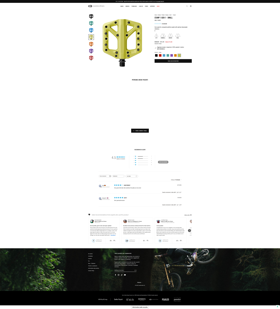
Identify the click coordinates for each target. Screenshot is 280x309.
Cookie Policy (91, 270)
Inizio (156, 15)
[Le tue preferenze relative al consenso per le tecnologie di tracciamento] (277, 306)
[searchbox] (104, 176)
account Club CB (160, 1)
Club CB (141, 6)
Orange (175, 55)
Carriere (90, 258)
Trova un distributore (173, 61)
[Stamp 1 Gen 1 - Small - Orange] (104, 114)
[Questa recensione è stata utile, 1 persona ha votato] (177, 204)
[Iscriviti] (135, 270)
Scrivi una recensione (163, 162)
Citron (179, 55)
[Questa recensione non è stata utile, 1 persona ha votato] (179, 192)
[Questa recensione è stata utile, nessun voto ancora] (177, 192)
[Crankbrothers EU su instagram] (118, 275)
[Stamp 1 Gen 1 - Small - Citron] (106, 114)
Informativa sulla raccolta (140, 307)
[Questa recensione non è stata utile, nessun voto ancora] (179, 204)
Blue (164, 55)
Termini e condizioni (92, 265)
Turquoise (167, 55)
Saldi (158, 6)
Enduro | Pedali (161, 15)
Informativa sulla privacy (93, 268)
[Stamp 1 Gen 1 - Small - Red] (96, 114)
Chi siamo (90, 253)
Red (160, 55)
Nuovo (122, 6)
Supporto (152, 6)
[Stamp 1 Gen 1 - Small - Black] (94, 114)
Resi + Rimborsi (91, 263)
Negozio (127, 6)
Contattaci (90, 256)
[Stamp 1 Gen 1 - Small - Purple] (102, 114)
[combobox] (118, 176)
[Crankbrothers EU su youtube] (125, 275)
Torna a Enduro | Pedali (141, 130)
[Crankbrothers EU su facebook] (115, 275)
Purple (171, 55)
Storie (146, 6)
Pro (89, 261)
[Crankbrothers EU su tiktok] (122, 275)
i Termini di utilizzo (130, 263)
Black (156, 55)
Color (158, 52)
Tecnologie (134, 6)
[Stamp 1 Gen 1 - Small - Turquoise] (100, 114)
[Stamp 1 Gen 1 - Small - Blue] (98, 114)
